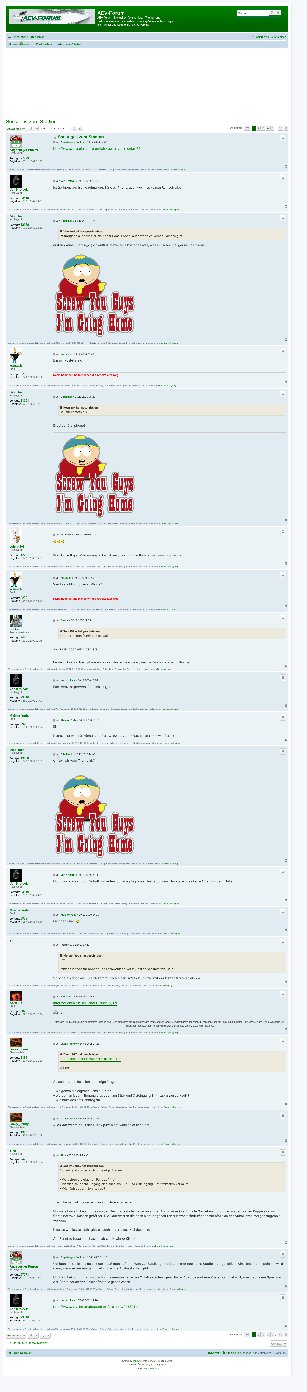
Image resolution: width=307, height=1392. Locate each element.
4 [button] (268, 128)
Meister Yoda (19, 715)
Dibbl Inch (17, 216)
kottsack (16, 365)
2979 (23, 724)
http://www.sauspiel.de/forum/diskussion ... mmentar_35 (97, 149)
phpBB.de (161, 1364)
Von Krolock (19, 189)
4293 (23, 374)
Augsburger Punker (24, 149)
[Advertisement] (147, 85)
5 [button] (272, 128)
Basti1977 (17, 1002)
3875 (23, 1011)
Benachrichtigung (178, 170)
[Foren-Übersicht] (52, 16)
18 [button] (280, 128)
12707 (24, 554)
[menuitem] (37, 37)
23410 (24, 198)
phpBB (136, 1361)
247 (22, 1159)
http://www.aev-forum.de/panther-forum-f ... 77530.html (97, 1307)
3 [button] (263, 128)
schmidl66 (17, 546)
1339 (23, 1057)
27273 (24, 158)
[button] (247, 128)
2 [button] (258, 128)
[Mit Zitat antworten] (282, 138)
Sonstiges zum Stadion (31, 121)
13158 (24, 224)
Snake (14, 629)
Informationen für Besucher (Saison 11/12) (85, 1003)
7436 (23, 637)
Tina (13, 1150)
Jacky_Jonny (19, 1049)
